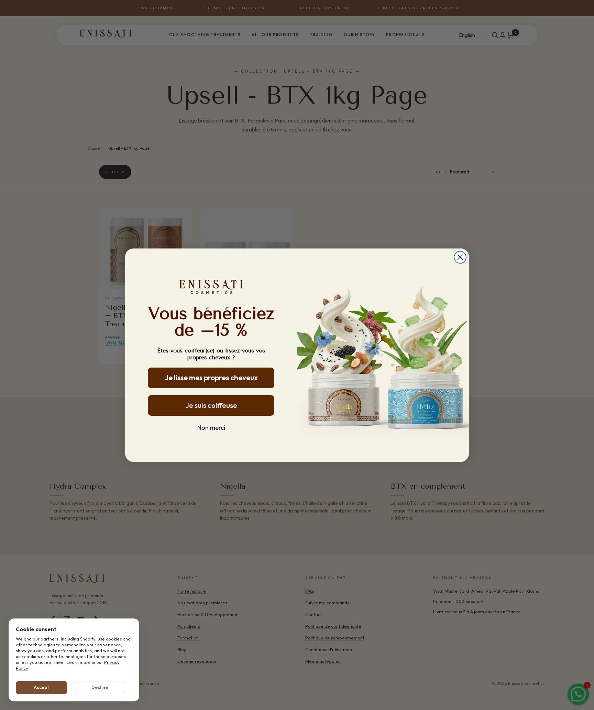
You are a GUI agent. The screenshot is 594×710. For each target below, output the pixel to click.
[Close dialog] (460, 257)
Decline (99, 687)
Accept (41, 687)
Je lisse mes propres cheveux (211, 377)
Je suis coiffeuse (211, 405)
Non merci (211, 428)
